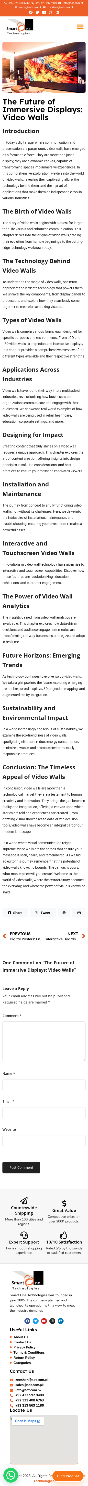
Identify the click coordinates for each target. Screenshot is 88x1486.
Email (8, 1101)
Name (8, 1073)
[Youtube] (44, 12)
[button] (80, 26)
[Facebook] (31, 12)
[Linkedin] (57, 12)
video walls (55, 149)
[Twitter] (37, 12)
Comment (12, 1015)
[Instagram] (51, 12)
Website (9, 1129)
